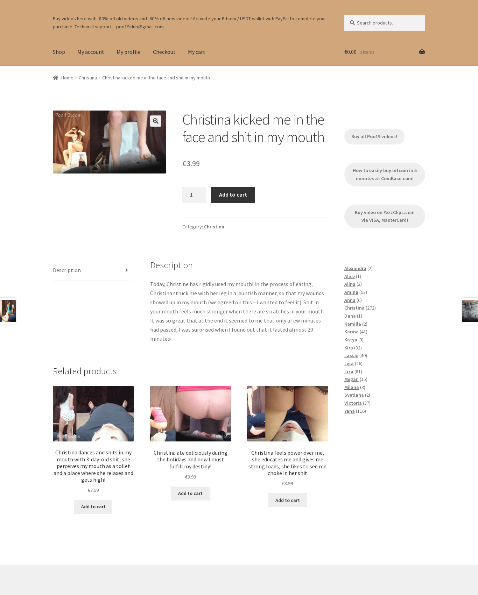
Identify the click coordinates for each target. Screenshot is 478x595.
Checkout (164, 51)
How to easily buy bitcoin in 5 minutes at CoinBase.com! (385, 174)
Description (67, 270)
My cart (196, 51)
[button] (155, 121)
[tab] (93, 270)
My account (90, 51)
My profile (129, 51)
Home (67, 78)
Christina (88, 78)
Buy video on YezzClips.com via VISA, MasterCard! (385, 216)
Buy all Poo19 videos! (374, 136)
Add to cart (233, 194)
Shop (59, 51)
